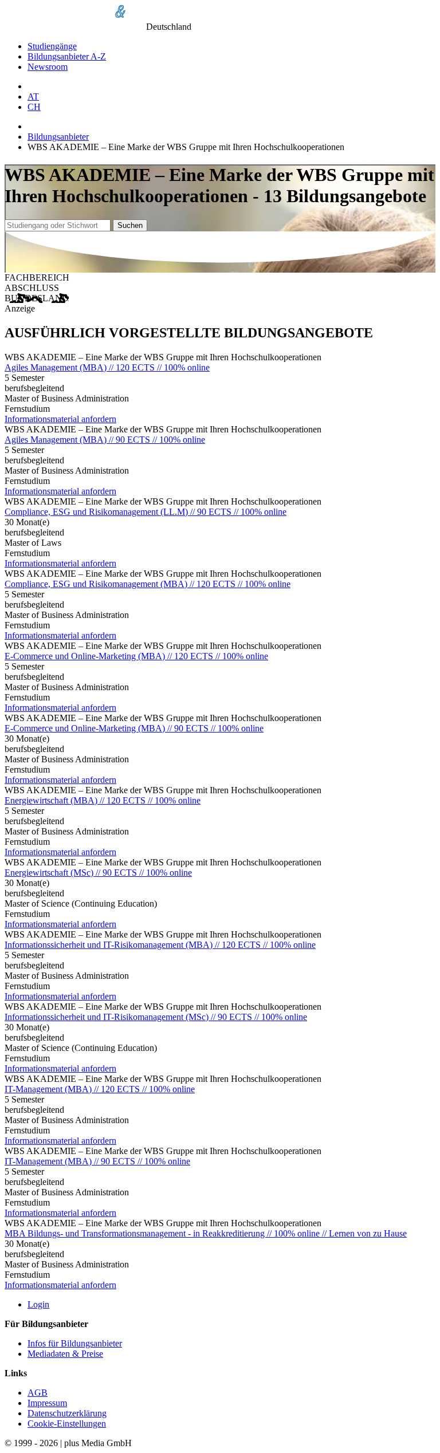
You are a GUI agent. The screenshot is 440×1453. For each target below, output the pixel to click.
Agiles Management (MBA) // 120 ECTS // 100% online (107, 367)
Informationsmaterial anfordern (60, 419)
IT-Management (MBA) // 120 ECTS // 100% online (100, 1089)
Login (38, 1304)
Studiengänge (52, 46)
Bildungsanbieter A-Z (67, 56)
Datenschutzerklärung (67, 1413)
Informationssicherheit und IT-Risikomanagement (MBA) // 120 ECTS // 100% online (160, 945)
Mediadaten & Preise (65, 1354)
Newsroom (48, 67)
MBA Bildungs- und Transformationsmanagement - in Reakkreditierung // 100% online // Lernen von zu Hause (206, 1233)
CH (34, 107)
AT (33, 96)
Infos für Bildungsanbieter (75, 1343)
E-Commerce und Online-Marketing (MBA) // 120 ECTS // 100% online (136, 656)
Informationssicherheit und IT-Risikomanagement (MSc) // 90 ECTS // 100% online (156, 1017)
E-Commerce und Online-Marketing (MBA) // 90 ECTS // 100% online (134, 728)
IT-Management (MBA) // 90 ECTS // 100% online (97, 1161)
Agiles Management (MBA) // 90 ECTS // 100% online (105, 439)
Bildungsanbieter (58, 136)
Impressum (47, 1403)
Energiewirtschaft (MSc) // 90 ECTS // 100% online (98, 872)
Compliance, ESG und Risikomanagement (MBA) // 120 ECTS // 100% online (147, 584)
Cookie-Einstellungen (67, 1423)
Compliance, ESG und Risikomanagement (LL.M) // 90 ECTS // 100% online (145, 512)
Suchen (130, 225)
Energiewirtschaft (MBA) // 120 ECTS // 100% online (103, 800)
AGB (38, 1392)
